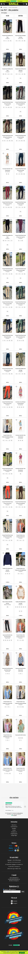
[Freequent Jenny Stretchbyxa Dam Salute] (7, 59)
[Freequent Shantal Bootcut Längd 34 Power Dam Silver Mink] (7, 525)
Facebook (15, 901)
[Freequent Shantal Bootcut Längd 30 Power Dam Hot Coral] (7, 392)
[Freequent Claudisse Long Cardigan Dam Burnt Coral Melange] (20, 525)
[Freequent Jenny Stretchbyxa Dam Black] (7, 26)
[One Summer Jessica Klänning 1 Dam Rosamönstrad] (20, 392)
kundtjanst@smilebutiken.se (14, 879)
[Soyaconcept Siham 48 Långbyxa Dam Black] (20, 26)
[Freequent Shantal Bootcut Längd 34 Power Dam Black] (20, 192)
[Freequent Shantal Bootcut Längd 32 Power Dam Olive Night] (7, 459)
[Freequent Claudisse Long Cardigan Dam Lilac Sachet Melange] (7, 725)
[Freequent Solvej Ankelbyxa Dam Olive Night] (20, 359)
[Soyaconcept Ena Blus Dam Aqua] (20, 725)
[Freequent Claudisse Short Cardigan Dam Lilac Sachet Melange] (20, 758)
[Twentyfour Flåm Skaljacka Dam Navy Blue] (7, 559)
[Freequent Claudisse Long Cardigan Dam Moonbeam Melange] (20, 692)
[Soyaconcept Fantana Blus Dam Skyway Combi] (20, 659)
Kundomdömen (14, 826)
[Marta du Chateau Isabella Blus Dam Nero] (7, 592)
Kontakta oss (14, 831)
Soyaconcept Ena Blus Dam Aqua (20, 734)
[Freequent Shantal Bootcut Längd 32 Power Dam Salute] (7, 359)
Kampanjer (5, 7)
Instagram (15, 903)
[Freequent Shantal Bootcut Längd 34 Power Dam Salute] (7, 325)
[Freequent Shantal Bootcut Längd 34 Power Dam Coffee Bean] (20, 492)
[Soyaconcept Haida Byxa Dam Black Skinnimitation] (7, 625)
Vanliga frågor (14, 835)
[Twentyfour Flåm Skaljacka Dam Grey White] (20, 592)
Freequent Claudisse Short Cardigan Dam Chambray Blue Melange (7, 770)
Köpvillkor (14, 828)
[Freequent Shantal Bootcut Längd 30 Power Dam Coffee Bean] (7, 126)
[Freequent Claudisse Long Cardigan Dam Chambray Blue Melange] (7, 692)
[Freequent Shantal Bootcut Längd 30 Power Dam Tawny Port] (7, 192)
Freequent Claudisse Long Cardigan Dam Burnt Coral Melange (20, 537)
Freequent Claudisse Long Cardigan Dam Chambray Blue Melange (7, 703)
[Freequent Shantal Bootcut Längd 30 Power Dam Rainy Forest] (20, 325)
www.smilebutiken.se (14, 877)
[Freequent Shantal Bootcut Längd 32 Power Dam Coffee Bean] (20, 92)
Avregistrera (13, 889)
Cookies (14, 830)
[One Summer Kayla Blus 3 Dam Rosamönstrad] (20, 459)
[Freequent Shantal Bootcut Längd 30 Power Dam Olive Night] (20, 259)
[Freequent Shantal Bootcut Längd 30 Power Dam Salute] (20, 159)
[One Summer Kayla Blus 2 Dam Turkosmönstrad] (7, 159)
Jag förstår (22, 952)
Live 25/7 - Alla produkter (13, 7)
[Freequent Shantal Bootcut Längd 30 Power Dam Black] (7, 92)
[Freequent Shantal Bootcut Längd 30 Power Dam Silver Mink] (7, 292)
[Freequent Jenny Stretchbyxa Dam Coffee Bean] (20, 59)
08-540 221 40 (13, 866)
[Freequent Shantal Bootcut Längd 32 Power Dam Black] (20, 126)
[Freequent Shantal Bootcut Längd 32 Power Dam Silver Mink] (7, 259)
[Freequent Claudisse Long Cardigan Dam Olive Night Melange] (20, 559)
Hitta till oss (14, 825)
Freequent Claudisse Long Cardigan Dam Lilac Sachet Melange (7, 736)
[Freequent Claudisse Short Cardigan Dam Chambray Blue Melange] (7, 758)
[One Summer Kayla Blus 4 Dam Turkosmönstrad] (20, 425)
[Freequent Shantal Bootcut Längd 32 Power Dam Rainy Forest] (20, 292)
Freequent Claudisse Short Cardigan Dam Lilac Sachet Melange (20, 770)
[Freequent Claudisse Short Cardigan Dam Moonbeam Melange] (7, 425)
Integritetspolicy (14, 833)
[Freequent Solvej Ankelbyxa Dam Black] (7, 226)
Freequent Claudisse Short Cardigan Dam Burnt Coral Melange (20, 636)
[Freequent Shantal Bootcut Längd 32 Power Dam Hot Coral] (7, 492)
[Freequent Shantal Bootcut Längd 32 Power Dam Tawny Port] (20, 226)
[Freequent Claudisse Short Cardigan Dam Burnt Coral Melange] (20, 625)
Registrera (6, 889)
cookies (7, 951)
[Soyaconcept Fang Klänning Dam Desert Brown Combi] (7, 659)
